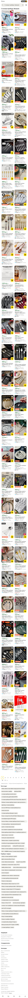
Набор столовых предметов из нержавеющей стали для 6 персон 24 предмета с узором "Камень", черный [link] (7, 691)
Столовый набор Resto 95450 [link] (19, 715)
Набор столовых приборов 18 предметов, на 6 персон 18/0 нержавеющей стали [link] (20, 210)
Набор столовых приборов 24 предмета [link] (20, 466)
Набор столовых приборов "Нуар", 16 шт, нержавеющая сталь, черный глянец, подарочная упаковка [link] (7, 54)
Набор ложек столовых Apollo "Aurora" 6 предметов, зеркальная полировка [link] (19, 184)
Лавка (8, 996)
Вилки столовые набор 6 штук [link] (7, 81)
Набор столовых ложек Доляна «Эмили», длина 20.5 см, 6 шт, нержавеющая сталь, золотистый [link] (7, 184)
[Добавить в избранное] (12, 11)
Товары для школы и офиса (6, 971)
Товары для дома (4, 961)
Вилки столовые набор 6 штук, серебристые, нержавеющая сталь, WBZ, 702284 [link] (7, 492)
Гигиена (2, 956)
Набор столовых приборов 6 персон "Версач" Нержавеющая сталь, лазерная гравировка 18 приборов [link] (20, 741)
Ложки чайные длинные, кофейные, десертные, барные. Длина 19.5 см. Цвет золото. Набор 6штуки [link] (7, 415)
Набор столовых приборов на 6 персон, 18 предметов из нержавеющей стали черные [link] (7, 591)
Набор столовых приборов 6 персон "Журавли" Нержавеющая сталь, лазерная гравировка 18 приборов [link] (7, 715)
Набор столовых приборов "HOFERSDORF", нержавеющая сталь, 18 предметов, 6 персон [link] (7, 30)
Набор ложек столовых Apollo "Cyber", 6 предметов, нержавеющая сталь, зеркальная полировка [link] (20, 691)
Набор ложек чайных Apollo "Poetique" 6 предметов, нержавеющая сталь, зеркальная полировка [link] (20, 616)
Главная (3, 996)
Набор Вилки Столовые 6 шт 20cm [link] (7, 440)
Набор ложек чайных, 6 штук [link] (20, 30)
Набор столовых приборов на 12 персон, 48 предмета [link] (20, 768)
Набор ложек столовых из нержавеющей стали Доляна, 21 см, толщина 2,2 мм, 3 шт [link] (20, 81)
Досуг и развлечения (5, 950)
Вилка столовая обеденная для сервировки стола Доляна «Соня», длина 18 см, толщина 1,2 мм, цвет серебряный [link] (7, 260)
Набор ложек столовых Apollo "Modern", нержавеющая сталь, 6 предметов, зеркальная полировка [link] (6, 466)
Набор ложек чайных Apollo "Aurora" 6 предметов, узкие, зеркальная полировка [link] (6, 566)
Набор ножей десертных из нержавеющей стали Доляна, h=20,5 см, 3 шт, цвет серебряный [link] (20, 107)
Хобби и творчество (5, 966)
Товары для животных (5, 975)
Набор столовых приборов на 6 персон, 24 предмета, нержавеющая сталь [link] (20, 365)
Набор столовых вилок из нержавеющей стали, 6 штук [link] (7, 312)
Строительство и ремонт (6, 977)
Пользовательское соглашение (7, 983)
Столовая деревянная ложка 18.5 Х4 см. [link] (19, 260)
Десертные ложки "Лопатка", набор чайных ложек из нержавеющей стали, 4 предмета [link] (20, 312)
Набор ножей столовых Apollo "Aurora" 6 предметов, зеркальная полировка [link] (19, 439)
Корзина (19, 996)
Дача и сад (3, 968)
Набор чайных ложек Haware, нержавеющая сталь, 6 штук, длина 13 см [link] (7, 132)
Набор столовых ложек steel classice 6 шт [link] (19, 667)
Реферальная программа (6, 945)
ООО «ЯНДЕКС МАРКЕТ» (9, 991)
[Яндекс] (10, 993)
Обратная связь (4, 985)
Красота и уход (4, 964)
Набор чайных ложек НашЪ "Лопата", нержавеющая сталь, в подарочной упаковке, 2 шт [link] (20, 338)
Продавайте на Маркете (6, 936)
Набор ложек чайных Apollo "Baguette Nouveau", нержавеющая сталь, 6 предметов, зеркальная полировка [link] (7, 616)
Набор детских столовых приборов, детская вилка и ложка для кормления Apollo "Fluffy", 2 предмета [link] (20, 390)
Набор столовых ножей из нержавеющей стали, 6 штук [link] (20, 492)
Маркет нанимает (4, 987)
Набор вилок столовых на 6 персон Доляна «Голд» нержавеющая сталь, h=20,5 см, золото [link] (20, 234)
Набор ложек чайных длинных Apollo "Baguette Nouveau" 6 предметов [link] (7, 517)
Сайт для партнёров (5, 940)
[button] (26, 5)
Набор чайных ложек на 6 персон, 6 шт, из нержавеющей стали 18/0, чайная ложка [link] (7, 542)
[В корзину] (12, 24)
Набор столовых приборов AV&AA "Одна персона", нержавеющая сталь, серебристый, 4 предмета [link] (7, 390)
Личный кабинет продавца (6, 935)
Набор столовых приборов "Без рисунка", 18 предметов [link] (20, 132)
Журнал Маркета (4, 989)
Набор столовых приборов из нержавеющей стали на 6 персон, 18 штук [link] (7, 667)
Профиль (25, 996)
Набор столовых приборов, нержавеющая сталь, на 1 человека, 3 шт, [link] (7, 364)
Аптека (2, 963)
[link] (13, 789)
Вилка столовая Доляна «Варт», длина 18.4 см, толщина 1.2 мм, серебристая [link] (7, 338)
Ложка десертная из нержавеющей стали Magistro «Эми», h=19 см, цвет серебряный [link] (20, 285)
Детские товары (4, 979)
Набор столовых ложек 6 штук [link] (7, 210)
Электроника (4, 957)
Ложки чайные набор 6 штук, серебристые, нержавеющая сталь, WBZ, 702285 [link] (7, 107)
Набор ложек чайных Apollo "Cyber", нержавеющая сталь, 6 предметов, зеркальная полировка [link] (19, 415)
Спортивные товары (5, 973)
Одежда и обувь (4, 959)
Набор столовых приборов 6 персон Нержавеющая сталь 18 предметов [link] (7, 234)
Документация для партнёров (7, 938)
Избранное (14, 996)
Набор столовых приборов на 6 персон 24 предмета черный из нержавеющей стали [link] (7, 741)
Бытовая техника (4, 954)
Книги (2, 970)
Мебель (2, 952)
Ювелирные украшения (6, 980)
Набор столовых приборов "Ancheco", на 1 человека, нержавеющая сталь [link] (7, 158)
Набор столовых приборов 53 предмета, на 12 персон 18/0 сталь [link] (7, 285)
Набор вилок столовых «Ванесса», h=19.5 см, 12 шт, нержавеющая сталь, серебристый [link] (20, 158)
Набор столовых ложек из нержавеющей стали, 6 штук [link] (20, 55)
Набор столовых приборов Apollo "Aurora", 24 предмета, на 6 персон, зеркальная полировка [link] (20, 641)
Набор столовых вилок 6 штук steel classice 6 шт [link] (20, 517)
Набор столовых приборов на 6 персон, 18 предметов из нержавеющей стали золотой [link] (20, 566)
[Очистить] (22, 5)
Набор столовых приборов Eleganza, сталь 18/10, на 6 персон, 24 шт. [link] (7, 767)
